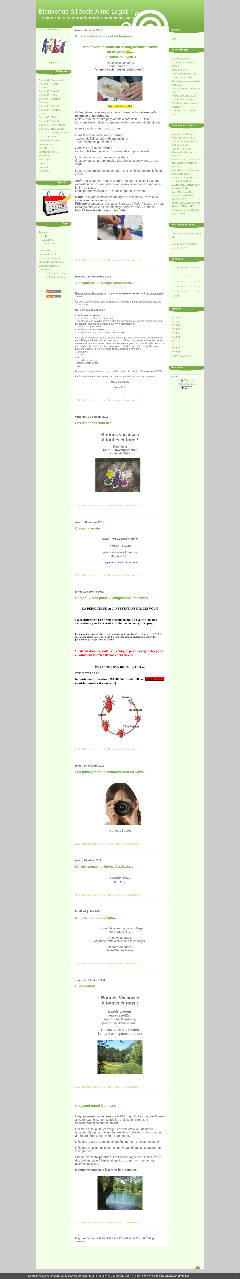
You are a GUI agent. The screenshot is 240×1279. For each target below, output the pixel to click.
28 (130, 1238)
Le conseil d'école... (49, 254)
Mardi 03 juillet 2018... (183, 77)
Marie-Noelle (178, 192)
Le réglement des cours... (55, 273)
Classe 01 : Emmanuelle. (51, 80)
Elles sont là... (86, 986)
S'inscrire (188, 380)
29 (133, 1238)
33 (147, 1238)
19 (100, 1238)
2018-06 (176, 321)
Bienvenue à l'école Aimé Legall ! (85, 11)
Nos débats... (45, 155)
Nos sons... (44, 163)
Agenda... (44, 232)
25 (120, 1238)
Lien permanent (115, 260)
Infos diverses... (47, 144)
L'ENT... (175, 38)
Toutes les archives (181, 356)
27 (127, 1238)
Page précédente (84, 1238)
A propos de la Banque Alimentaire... (104, 283)
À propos (53, 62)
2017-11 (176, 344)
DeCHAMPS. (178, 185)
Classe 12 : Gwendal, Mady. (53, 132)
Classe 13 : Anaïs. (48, 136)
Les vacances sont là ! (93, 423)
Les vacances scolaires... (51, 262)
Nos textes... (45, 171)
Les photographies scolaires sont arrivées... (110, 772)
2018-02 (176, 333)
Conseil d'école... (89, 528)
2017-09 (176, 352)
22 (110, 1238)
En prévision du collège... (95, 918)
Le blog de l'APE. (180, 247)
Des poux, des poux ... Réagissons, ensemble (111, 598)
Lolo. (174, 141)
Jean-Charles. (179, 159)
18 (96, 1238)
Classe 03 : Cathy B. (49, 91)
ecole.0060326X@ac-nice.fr (53, 29)
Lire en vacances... (181, 58)
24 (117, 1238)
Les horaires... (50, 243)
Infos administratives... (50, 140)
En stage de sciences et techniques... (105, 36)
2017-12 (176, 340)
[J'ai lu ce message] (236, 1275)
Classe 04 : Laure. (48, 95)
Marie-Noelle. (178, 170)
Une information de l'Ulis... (185, 73)
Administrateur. (179, 177)
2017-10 (176, 348)
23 (113, 1238)
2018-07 (176, 317)
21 (106, 1238)
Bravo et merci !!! (180, 70)
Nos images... (46, 159)
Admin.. (175, 203)
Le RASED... (45, 250)
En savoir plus (182, 1276)
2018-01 (176, 337)
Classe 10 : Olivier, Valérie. (52, 125)
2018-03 (176, 329)
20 (103, 1238)
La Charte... (48, 240)
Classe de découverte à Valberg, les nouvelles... (184, 152)
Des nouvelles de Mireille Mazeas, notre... (182, 195)
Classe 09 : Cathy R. (49, 121)
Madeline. (177, 134)
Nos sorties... (45, 167)
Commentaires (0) (132, 260)
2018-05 (176, 325)
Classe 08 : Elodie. (48, 117)
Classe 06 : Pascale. (49, 106)
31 (140, 1238)
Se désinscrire (188, 384)
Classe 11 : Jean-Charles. (52, 129)
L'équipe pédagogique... (51, 258)
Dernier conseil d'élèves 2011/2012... (104, 867)
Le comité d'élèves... (49, 266)
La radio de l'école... (49, 152)
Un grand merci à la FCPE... (97, 1106)
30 (137, 1238)
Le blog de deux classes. (184, 243)
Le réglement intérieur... (55, 277)
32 (143, 1238)
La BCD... (44, 148)
